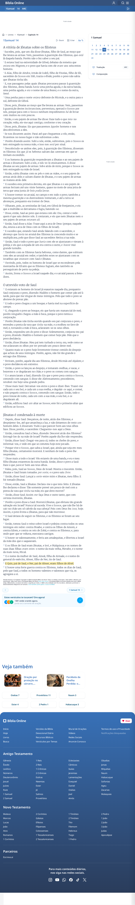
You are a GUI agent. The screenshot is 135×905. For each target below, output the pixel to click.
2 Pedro (105, 814)
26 (112, 54)
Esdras (39, 777)
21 (92, 54)
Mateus (7, 814)
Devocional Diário (45, 733)
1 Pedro (72, 839)
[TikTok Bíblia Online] (78, 880)
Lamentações (75, 777)
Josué (6, 781)
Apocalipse (106, 835)
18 (120, 49)
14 (18, 8)
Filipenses (41, 826)
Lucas (6, 822)
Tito (70, 822)
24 (104, 54)
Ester (38, 785)
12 (96, 49)
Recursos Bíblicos (44, 737)
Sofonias (105, 781)
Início (6, 729)
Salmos (39, 794)
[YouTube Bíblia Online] (57, 880)
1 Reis (39, 760)
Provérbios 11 (44, 695)
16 (112, 49)
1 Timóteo (74, 814)
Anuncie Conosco (77, 741)
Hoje (5, 733)
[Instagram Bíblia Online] (50, 880)
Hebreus (73, 830)
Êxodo (6, 764)
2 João (104, 822)
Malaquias (106, 794)
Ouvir (61, 40)
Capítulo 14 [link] (33, 34)
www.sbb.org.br (43, 581)
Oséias (72, 789)
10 (128, 45)
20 (128, 49)
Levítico (7, 768)
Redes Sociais (75, 737)
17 (116, 49)
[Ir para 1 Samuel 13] (5, 590)
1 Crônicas (41, 768)
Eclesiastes (74, 760)
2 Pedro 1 (43, 704)
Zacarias (105, 789)
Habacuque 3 (72, 704)
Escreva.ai (8, 857)
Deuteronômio (10, 777)
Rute (5, 789)
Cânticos (73, 764)
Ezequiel (73, 781)
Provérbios (41, 798)
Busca (6, 741)
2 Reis (39, 764)
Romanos (8, 835)
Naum (104, 773)
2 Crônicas (41, 773)
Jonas (104, 764)
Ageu (103, 785)
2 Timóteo (74, 818)
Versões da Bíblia (44, 729)
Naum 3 (72, 695)
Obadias (105, 760)
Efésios (39, 822)
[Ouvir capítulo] (128, 8)
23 (100, 54)
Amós (71, 798)
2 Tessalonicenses (45, 839)
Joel (70, 794)
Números (8, 773)
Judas (104, 830)
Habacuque (107, 777)
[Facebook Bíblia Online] (71, 880)
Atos (5, 830)
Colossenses (42, 830)
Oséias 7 (15, 695)
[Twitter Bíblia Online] (85, 880)
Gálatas (39, 818)
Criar (72, 40)
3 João (104, 826)
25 (108, 54)
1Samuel (21, 34)
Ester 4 (15, 704)
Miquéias (105, 768)
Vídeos (72, 733)
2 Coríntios (41, 814)
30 (128, 54)
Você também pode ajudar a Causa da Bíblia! (41, 584)
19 (124, 49)
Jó (37, 789)
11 (92, 49)
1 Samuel (7, 794)
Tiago (71, 835)
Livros (10, 34)
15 (108, 49)
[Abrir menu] (127, 3)
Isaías (71, 768)
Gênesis (7, 760)
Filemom (73, 826)
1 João (104, 818)
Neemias (40, 781)
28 (120, 54)
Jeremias (73, 773)
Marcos (7, 818)
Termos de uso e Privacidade (115, 729)
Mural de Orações (77, 729)
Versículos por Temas (46, 741)
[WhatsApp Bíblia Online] (64, 880)
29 (124, 54)
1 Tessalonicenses (45, 835)
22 (96, 54)
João (5, 826)
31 (92, 58)
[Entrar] (113, 3)
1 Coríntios (8, 839)
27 (116, 54)
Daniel (72, 785)
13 (100, 49)
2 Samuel (7, 798)
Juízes (6, 785)
